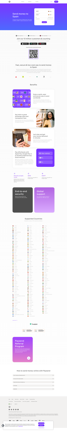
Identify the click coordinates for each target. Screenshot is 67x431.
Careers (27, 399)
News (12, 399)
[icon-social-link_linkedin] (15, 409)
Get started (44, 22)
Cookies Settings (41, 427)
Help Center (16, 399)
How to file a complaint (26, 401)
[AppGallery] (42, 44)
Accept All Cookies (41, 423)
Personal (22, 1)
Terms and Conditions (17, 401)
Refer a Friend (22, 399)
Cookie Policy (20, 426)
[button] (3, 425)
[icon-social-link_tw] (18, 409)
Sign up (56, 1)
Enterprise (29, 1)
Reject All (41, 425)
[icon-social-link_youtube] (13, 409)
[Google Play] (33, 44)
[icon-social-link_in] (11, 409)
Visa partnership (32, 399)
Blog (9, 399)
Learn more (14, 320)
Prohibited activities (34, 401)
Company (37, 1)
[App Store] (25, 44)
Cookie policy (11, 401)
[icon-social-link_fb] (9, 409)
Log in (51, 1)
